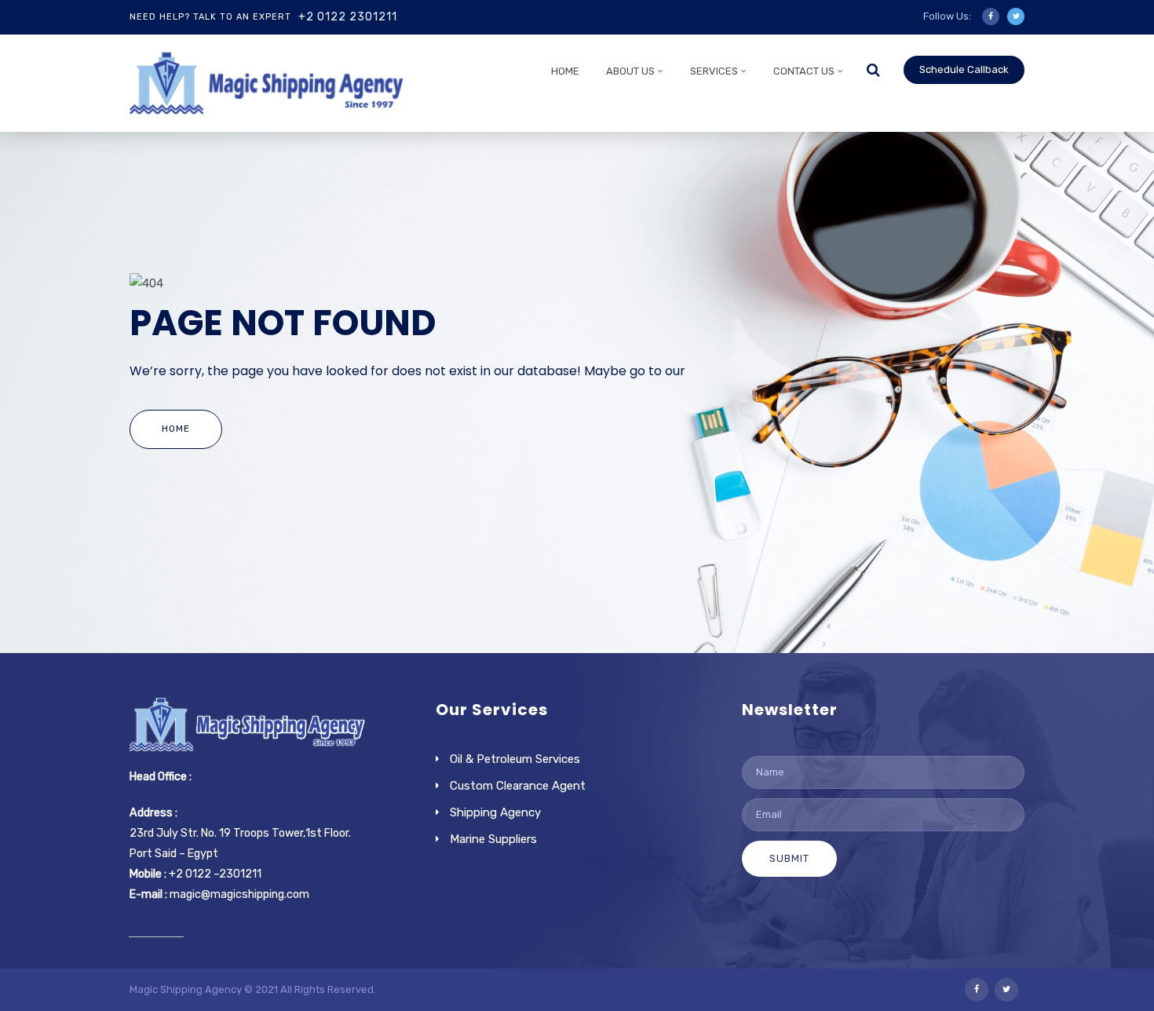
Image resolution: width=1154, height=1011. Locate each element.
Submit (789, 858)
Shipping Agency (495, 812)
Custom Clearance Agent (518, 786)
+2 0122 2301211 (347, 17)
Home (565, 71)
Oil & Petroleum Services (515, 759)
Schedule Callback (964, 69)
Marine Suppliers (493, 839)
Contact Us (803, 71)
